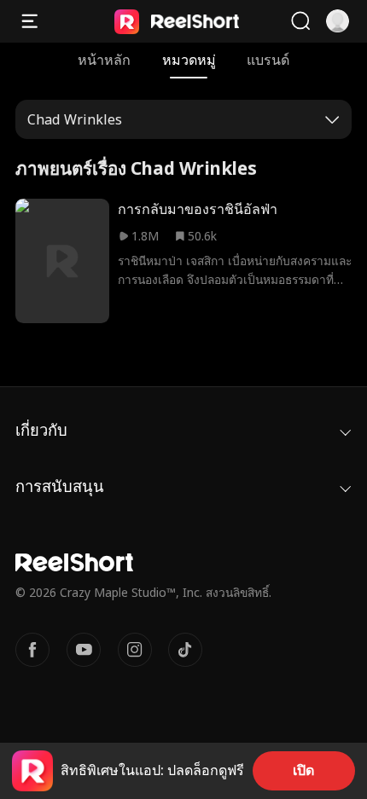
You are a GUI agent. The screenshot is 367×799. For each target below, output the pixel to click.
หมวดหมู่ (189, 59)
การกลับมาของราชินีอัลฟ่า (197, 209)
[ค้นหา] (300, 21)
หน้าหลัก (104, 59)
